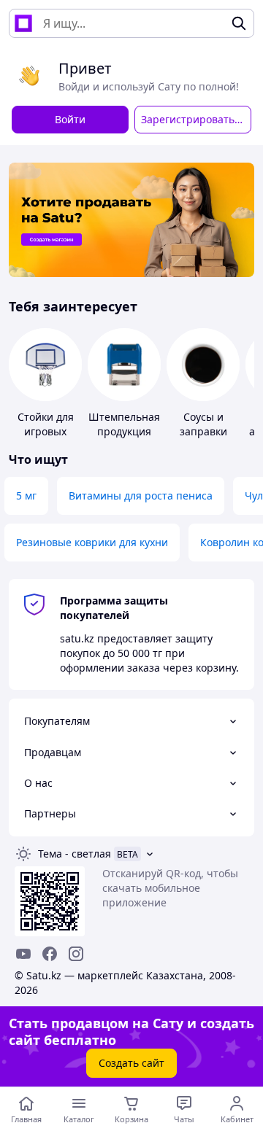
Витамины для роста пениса (141, 495)
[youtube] (23, 954)
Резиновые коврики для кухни (92, 542)
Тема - (74, 853)
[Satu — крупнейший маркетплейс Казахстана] (23, 23)
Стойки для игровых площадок (46, 431)
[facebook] (49, 954)
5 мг (26, 495)
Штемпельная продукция (124, 424)
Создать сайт (131, 1063)
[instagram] (76, 954)
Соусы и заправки (203, 424)
